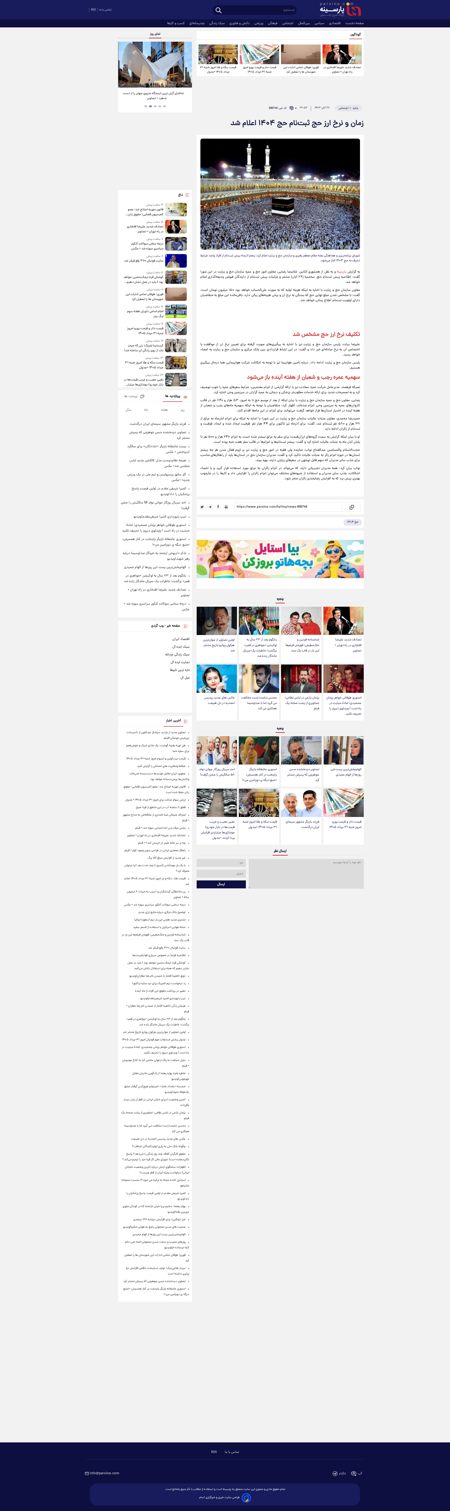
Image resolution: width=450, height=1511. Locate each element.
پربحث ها (131, 396)
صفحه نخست (354, 23)
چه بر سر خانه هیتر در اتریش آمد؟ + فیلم (162, 843)
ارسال (221, 884)
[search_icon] (218, 11)
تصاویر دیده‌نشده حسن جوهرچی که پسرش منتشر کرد (303, 775)
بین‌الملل (304, 23)
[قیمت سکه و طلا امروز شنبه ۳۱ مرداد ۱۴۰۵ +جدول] (218, 54)
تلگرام (342, 1473)
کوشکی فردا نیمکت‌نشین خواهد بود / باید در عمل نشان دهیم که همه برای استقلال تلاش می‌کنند (143, 280)
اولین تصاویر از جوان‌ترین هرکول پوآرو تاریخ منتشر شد (219, 645)
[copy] (351, 507)
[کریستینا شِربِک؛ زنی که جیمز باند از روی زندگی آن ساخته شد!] (176, 346)
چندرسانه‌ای (197, 23)
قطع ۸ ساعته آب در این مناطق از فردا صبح (161, 807)
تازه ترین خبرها (180, 670)
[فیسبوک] (218, 507)
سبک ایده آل (181, 647)
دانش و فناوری (240, 23)
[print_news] (226, 507)
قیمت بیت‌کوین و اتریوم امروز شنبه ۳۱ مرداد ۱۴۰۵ (156, 759)
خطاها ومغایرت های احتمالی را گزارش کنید (161, 766)
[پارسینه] (338, 10)
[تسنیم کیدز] (280, 561)
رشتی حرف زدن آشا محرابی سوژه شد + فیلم (160, 828)
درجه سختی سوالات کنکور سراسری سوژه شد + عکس (147, 246)
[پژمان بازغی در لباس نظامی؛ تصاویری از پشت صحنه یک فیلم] (301, 679)
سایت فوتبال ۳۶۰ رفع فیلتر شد (143, 261)
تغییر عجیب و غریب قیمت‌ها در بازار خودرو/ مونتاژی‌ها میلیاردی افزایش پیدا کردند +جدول (218, 830)
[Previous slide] (123, 65)
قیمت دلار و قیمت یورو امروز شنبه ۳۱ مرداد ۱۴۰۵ (259, 69)
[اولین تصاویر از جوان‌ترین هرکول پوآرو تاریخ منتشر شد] (217, 621)
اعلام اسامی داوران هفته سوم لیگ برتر (145, 314)
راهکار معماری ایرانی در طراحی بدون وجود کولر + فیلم (155, 850)
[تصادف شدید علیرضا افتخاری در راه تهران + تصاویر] (342, 54)
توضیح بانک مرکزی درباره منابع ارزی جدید (162, 912)
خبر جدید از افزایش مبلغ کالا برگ (167, 858)
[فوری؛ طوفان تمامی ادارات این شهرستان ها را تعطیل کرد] (300, 54)
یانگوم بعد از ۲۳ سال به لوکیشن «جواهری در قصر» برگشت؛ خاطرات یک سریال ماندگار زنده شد (260, 647)
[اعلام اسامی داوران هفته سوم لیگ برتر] (176, 312)
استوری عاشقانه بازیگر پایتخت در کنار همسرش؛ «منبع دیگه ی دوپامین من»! (259, 775)
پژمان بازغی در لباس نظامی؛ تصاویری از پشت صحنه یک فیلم (302, 703)
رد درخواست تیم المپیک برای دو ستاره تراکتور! (159, 983)
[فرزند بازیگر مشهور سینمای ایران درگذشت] (301, 803)
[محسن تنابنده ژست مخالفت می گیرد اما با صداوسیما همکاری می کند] (259, 679)
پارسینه (341, 271)
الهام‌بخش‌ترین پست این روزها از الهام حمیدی (345, 772)
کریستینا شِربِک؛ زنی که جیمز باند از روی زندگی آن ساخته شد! (143, 348)
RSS (93, 10)
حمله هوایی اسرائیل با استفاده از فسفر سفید (159, 927)
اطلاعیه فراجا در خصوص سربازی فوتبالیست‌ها (159, 955)
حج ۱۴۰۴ (352, 522)
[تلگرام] (210, 507)
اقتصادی (335, 23)
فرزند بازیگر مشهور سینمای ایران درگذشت (302, 825)
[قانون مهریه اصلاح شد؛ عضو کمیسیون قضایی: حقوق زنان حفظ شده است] (176, 210)
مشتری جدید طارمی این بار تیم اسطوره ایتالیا (160, 920)
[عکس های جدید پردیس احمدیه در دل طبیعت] (217, 679)
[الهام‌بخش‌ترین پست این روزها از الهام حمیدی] (343, 750)
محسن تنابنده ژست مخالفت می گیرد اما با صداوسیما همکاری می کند (259, 703)
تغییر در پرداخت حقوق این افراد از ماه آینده (160, 991)
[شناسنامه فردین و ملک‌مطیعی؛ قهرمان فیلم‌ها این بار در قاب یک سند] (301, 621)
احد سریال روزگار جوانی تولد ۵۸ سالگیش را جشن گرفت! (217, 772)
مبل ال (185, 677)
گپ (360, 1473)
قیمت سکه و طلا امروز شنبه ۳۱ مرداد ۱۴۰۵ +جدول (218, 69)
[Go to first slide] (186, 65)
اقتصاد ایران (181, 639)
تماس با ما (105, 10)
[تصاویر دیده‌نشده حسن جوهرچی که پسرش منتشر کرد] (301, 750)
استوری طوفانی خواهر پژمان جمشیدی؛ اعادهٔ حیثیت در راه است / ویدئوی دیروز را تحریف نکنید (343, 706)
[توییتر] (202, 507)
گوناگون (355, 34)
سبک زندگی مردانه (177, 654)
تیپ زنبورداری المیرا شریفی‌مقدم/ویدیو (160, 516)
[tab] (164, 106)
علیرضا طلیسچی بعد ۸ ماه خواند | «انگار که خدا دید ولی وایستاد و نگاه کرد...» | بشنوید (153, 96)
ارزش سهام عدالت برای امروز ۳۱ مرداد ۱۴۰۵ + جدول (155, 800)
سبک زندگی (217, 23)
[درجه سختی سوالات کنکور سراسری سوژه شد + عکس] (176, 244)
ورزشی (259, 23)
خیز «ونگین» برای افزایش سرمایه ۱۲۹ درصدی (159, 1219)
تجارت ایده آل (180, 662)
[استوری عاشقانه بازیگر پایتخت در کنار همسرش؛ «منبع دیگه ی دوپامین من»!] (259, 750)
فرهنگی (273, 23)
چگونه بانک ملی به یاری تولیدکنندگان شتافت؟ (159, 1146)
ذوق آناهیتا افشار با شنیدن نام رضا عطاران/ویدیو (157, 976)
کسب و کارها (176, 23)
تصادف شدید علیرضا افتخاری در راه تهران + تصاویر (342, 69)
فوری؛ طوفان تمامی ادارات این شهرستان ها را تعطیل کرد (301, 69)
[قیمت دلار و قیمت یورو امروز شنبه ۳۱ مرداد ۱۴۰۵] (259, 54)
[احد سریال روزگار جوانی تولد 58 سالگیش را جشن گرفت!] (217, 750)
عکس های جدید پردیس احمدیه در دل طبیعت (219, 700)
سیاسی (320, 23)
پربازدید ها (172, 396)
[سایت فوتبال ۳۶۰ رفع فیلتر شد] (176, 260)
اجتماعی (288, 23)
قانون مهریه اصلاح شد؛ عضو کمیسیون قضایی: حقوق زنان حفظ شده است (145, 212)
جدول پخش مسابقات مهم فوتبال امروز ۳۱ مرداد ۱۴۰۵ (154, 1040)
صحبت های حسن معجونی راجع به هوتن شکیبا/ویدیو (154, 1227)
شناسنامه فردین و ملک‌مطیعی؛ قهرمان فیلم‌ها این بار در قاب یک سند (302, 645)
